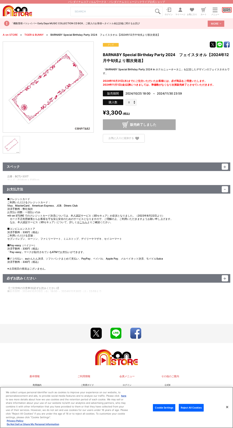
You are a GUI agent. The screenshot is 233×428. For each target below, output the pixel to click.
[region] (116, 407)
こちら (83, 222)
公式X (167, 385)
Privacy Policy (15, 420)
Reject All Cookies (191, 407)
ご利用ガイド (87, 385)
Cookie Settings (164, 407)
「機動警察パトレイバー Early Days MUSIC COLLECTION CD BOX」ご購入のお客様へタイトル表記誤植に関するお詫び (75, 23)
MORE (214, 23)
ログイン (127, 385)
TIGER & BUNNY (34, 34)
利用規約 (37, 385)
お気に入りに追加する (121, 138)
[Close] (227, 407)
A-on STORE (10, 34)
